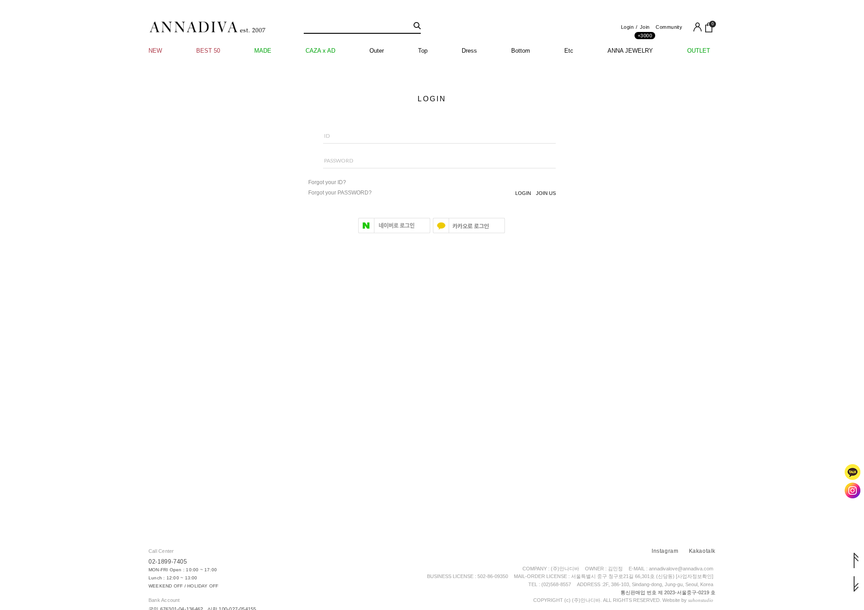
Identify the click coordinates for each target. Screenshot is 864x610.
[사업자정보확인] (694, 576)
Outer (376, 50)
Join (645, 29)
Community (669, 27)
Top (423, 50)
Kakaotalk (702, 551)
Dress (469, 50)
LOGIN (523, 193)
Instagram (665, 551)
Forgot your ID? (327, 182)
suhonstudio (700, 600)
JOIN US (546, 193)
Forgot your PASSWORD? (340, 193)
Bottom (520, 50)
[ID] (432, 140)
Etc (568, 50)
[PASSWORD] (432, 165)
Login (627, 27)
